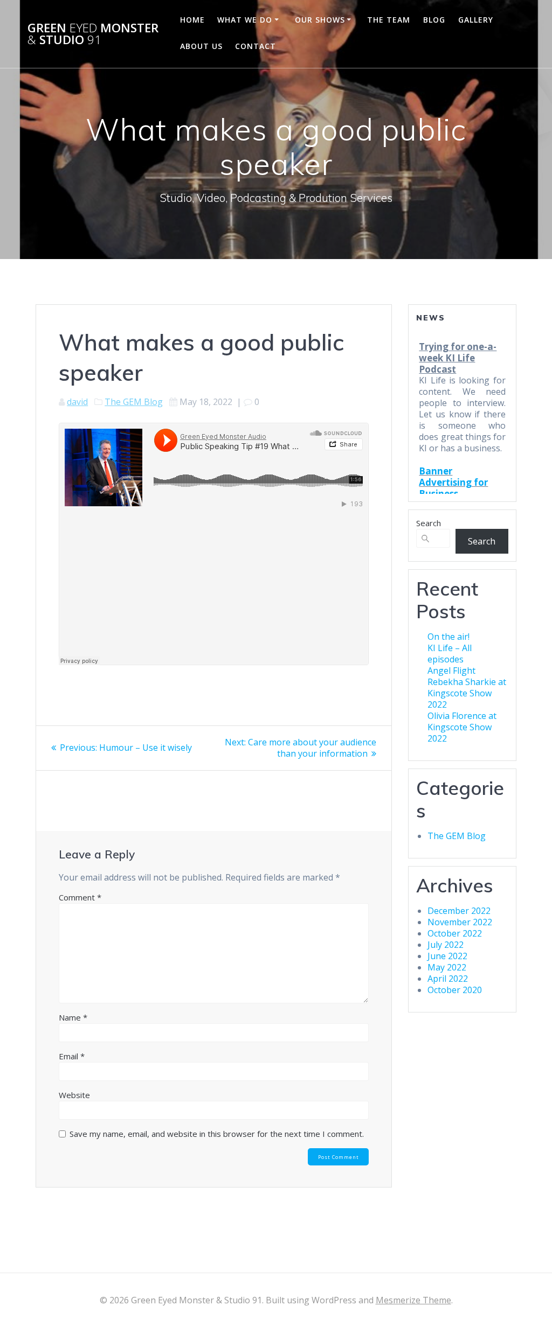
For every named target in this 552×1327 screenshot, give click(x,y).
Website (74, 1094)
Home (192, 20)
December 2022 (459, 911)
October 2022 (454, 933)
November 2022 (459, 922)
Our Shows (320, 20)
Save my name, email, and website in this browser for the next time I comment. (217, 1133)
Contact (255, 46)
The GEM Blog (134, 402)
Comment (80, 897)
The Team (388, 20)
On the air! (448, 636)
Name (73, 1017)
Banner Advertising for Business (453, 451)
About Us (201, 46)
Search (428, 523)
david (77, 402)
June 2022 (447, 956)
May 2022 (446, 967)
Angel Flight (451, 670)
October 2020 (454, 990)
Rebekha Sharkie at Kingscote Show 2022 (466, 693)
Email (72, 1056)
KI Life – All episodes (449, 653)
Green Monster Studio (92, 34)
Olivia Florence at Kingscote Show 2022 (461, 727)
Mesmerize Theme (413, 1300)
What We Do (244, 20)
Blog (434, 20)
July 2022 (445, 945)
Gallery (475, 20)
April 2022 (447, 978)
